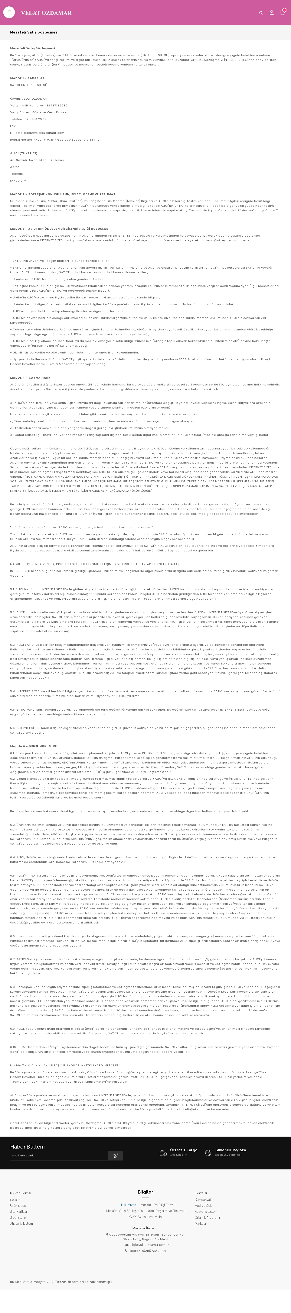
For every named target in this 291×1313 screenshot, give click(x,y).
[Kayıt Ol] (115, 1155)
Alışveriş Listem (21, 1223)
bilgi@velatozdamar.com (148, 1244)
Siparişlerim (18, 1217)
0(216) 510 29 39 (154, 1250)
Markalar (201, 1223)
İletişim (15, 1199)
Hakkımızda (128, 1205)
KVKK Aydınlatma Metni (145, 1216)
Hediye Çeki (203, 1205)
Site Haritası (18, 1211)
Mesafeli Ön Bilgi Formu (158, 1205)
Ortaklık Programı (207, 1217)
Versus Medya (33, 1282)
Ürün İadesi (18, 1205)
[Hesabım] (272, 12)
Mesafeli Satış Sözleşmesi (125, 1211)
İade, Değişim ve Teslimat (166, 1211)
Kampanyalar (204, 1199)
